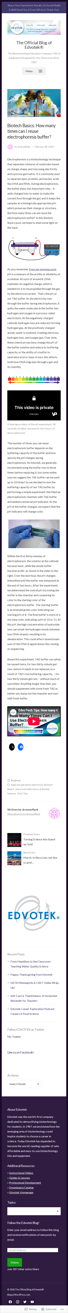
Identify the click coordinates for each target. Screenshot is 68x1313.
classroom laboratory (27, 789)
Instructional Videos (21, 1172)
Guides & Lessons (19, 1177)
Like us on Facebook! (20, 1052)
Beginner (16, 780)
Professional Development (25, 1182)
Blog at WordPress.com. (19, 1294)
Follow (15, 1262)
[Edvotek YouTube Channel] (32, 1302)
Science (11, 793)
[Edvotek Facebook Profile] (10, 1302)
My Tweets (14, 1036)
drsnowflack (24, 146)
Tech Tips (22, 793)
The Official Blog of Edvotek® (34, 45)
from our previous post (42, 269)
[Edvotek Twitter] (25, 1302)
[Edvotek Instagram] (18, 1302)
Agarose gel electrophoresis (27, 784)
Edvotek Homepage (21, 1192)
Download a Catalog (21, 1187)
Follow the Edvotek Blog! (23, 1223)
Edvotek (44, 789)
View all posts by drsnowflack (23, 813)
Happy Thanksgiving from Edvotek (31, 974)
